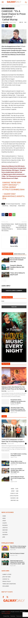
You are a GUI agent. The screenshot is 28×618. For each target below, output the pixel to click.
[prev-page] (3, 280)
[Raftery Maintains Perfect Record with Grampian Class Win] (5, 259)
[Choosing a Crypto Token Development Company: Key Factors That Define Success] (5, 409)
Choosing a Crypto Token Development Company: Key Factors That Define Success (18, 409)
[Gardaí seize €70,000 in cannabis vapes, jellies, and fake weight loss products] (5, 471)
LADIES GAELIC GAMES (15, 6)
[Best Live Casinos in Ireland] (5, 555)
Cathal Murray (5, 205)
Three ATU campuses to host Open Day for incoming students (13, 440)
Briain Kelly (4, 391)
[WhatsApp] (13, 25)
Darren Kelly (5, 22)
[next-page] (5, 280)
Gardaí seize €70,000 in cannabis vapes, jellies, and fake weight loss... (17, 470)
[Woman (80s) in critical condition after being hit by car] (5, 463)
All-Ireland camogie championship (13, 203)
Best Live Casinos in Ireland (17, 553)
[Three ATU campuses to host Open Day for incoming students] (14, 429)
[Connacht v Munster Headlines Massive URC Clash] (5, 267)
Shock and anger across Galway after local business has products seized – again (17, 562)
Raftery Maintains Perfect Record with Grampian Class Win (18, 259)
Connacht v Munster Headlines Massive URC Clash (17, 267)
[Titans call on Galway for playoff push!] (5, 274)
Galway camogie (13, 205)
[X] (6, 25)
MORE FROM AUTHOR (19, 253)
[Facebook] (3, 25)
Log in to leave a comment (14, 290)
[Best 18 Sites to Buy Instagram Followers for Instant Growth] (5, 548)
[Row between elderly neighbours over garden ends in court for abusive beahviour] (5, 401)
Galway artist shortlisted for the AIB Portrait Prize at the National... (14, 388)
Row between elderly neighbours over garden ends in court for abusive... (18, 401)
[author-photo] (14, 244)
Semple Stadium (21, 205)
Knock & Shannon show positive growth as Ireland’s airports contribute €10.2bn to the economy (8, 227)
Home (3, 6)
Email (3, 301)
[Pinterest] (10, 25)
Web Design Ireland (6, 613)
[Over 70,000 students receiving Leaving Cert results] (5, 456)
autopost (23, 203)
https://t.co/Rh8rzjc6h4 (13, 190)
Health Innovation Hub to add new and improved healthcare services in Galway (20, 226)
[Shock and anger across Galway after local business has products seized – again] (5, 562)
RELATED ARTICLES (7, 253)
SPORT (7, 6)
